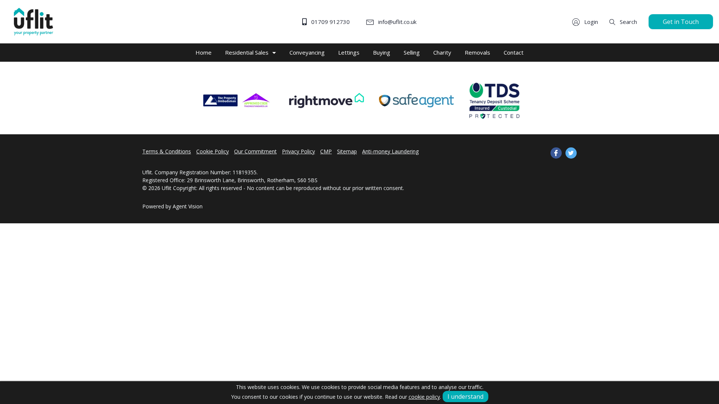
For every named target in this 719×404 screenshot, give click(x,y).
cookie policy (424, 396)
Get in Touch (681, 22)
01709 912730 (330, 21)
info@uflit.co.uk (396, 21)
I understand (465, 396)
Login (590, 21)
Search (627, 21)
